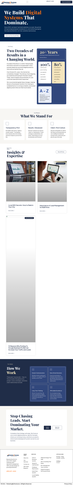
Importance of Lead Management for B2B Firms (52, 206)
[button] (27, 2)
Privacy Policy (68, 484)
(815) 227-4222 (50, 1)
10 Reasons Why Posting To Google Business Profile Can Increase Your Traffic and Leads (19, 348)
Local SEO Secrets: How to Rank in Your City (20, 206)
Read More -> (11, 210)
